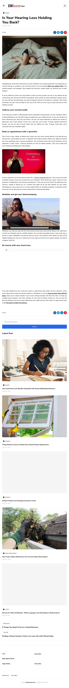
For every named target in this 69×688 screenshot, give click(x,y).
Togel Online (6, 664)
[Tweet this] (58, 32)
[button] (30, 213)
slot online (37, 664)
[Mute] (54, 228)
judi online (37, 654)
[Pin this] (65, 32)
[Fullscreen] (57, 228)
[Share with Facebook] (54, 32)
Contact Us (5, 675)
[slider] (29, 227)
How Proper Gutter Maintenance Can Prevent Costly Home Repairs (25, 557)
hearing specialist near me (43, 177)
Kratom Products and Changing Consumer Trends (19, 501)
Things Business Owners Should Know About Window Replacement (25, 445)
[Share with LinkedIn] (61, 32)
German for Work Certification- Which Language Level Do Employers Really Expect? (31, 613)
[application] (31, 214)
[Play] (4, 228)
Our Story (14, 675)
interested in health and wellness (16, 303)
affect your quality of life (55, 86)
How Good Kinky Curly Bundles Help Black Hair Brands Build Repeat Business (28, 389)
